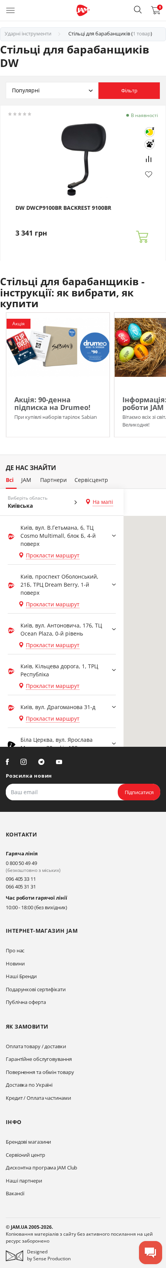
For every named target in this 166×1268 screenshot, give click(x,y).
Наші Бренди (21, 976)
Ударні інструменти (28, 33)
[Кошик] (142, 236)
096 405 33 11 (21, 878)
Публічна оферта (26, 1002)
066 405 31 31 (21, 886)
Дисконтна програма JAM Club (41, 1167)
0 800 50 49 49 (21, 863)
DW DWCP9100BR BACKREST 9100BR (63, 207)
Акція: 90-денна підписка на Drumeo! (52, 403)
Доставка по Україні (29, 1084)
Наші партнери (24, 1180)
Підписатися (139, 792)
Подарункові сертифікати (36, 989)
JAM (26, 479)
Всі (10, 479)
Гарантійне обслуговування (39, 1059)
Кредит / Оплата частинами (38, 1097)
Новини (15, 963)
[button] (138, 9)
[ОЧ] (149, 132)
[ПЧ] (149, 144)
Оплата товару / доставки (36, 1046)
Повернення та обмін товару (40, 1072)
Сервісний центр (25, 1154)
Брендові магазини (28, 1141)
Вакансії (15, 1193)
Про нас (15, 950)
